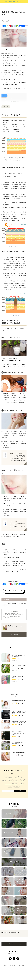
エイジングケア (8, 783)
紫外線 (22, 780)
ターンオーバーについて (11, 99)
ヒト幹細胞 (17, 786)
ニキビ (16, 777)
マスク (21, 783)
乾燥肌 (10, 777)
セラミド (10, 786)
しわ (21, 777)
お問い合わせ (21, 965)
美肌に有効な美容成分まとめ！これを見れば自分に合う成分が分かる (19, 733)
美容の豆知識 (5, 21)
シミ (6, 777)
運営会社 (5, 965)
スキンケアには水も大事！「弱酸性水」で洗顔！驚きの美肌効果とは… (19, 712)
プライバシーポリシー (13, 965)
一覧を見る (14, 634)
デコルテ (16, 780)
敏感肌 (10, 780)
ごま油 (15, 783)
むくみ (4, 780)
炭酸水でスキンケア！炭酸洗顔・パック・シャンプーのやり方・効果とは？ (19, 655)
